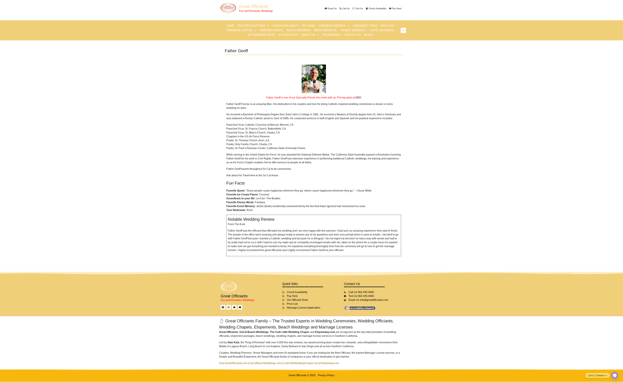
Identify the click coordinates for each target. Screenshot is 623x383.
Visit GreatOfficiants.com (233, 363)
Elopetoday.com (329, 363)
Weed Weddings (325, 30)
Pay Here (308, 25)
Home (230, 25)
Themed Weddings (353, 30)
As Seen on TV (288, 34)
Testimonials (331, 34)
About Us (308, 34)
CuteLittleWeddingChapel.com (300, 363)
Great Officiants (253, 6)
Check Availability (286, 25)
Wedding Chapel (272, 30)
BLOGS (368, 34)
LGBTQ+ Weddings (381, 30)
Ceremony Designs (331, 25)
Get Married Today (261, 34)
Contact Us (352, 34)
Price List (387, 25)
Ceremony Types (365, 25)
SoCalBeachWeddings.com (265, 363)
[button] (403, 30)
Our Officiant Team (251, 25)
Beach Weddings (299, 30)
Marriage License (239, 30)
